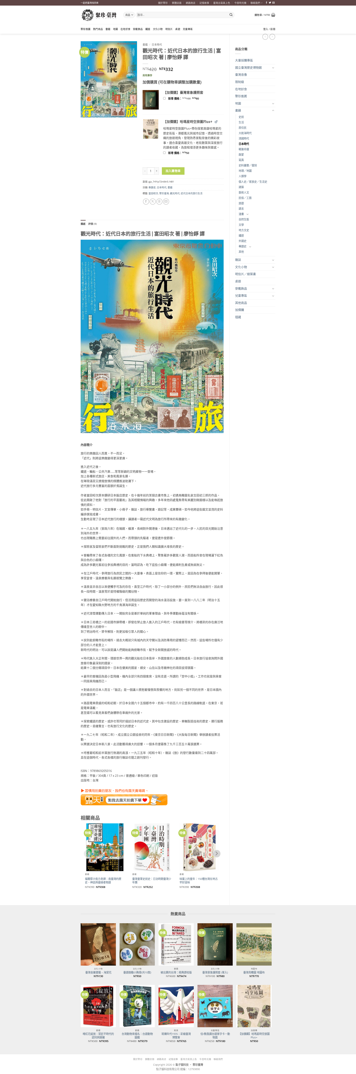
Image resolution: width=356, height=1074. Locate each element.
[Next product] (265, 37)
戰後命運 (244, 149)
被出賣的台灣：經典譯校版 (176, 972)
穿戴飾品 (138, 29)
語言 (241, 208)
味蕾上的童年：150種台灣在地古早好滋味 (198, 880)
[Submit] (231, 15)
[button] (265, 15)
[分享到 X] (153, 201)
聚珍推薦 (85, 29)
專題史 (242, 246)
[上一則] (272, 37)
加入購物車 (173, 171)
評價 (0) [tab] (92, 223)
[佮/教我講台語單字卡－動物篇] (215, 1006)
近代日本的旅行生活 (191, 193)
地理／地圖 (245, 170)
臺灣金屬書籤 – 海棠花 (98, 972)
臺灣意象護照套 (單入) (215, 972)
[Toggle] (273, 67)
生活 (241, 122)
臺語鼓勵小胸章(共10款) (137, 972)
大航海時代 (245, 133)
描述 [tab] (83, 223)
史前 (241, 117)
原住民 (242, 127)
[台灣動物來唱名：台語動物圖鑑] (137, 1006)
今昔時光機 (240, 2)
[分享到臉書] (146, 201)
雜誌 (238, 260)
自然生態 (244, 219)
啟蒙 (241, 154)
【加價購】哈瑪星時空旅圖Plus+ (254, 1035)
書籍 (108, 29)
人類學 (242, 176)
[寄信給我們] (273, 2)
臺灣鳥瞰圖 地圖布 (254, 972)
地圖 (115, 29)
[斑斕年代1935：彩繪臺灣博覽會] (176, 1006)
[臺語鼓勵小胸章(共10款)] (137, 944)
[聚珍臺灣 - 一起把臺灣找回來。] (99, 15)
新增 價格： (188, 98)
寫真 (241, 160)
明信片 (169, 29)
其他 (241, 251)
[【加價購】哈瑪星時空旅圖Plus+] (254, 1006)
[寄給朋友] (166, 201)
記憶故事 (204, 2)
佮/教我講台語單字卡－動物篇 (215, 1035)
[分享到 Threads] (159, 201)
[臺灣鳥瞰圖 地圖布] (254, 944)
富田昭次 (153, 193)
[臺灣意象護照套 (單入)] (215, 944)
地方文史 (244, 230)
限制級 (239, 82)
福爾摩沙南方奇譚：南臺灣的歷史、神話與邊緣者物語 (103, 880)
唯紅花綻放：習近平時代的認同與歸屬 (98, 1035)
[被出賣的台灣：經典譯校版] (176, 944)
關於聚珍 (163, 2)
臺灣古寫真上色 (221, 2)
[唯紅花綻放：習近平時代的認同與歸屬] (98, 1006)
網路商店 (190, 2)
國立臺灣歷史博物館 (248, 68)
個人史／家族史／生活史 (253, 181)
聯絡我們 (255, 2)
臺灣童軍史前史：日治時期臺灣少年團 (151, 880)
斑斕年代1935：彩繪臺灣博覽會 (176, 1035)
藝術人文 (244, 192)
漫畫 (241, 214)
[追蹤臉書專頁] (266, 2)
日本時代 (244, 144)
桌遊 (177, 29)
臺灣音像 (241, 75)
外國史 (242, 241)
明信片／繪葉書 (245, 274)
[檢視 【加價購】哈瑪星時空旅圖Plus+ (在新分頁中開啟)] (216, 121)
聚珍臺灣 (164, 193)
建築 (241, 187)
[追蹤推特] (270, 2)
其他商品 (241, 303)
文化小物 (158, 29)
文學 (241, 224)
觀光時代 (175, 193)
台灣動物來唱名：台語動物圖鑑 (137, 1035)
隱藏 (238, 317)
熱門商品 (98, 29)
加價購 (239, 310)
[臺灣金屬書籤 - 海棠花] (98, 944)
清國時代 (244, 138)
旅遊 (241, 203)
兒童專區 (188, 29)
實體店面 (177, 2)
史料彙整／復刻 (248, 165)
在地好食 (125, 29)
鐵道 (147, 29)
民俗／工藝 (245, 198)
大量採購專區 (244, 60)
